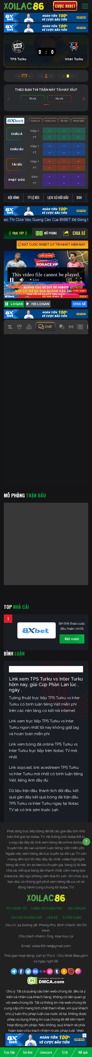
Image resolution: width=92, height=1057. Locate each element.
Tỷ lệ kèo (33, 197)
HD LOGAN (40, 304)
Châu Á (35, 121)
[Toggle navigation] (85, 6)
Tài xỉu (64, 121)
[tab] (18, 233)
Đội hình (13, 197)
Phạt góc (78, 121)
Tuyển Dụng (72, 917)
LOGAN (17, 304)
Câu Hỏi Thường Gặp (26, 917)
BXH (79, 197)
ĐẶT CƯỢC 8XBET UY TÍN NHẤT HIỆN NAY (53, 244)
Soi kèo (27, 1052)
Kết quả (82, 1052)
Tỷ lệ (64, 1052)
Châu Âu (50, 121)
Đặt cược (72, 639)
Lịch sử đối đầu (58, 197)
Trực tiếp (9, 1052)
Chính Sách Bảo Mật (47, 908)
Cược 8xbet (65, 6)
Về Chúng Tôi (16, 908)
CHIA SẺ (79, 304)
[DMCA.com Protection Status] (46, 980)
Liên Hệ (52, 917)
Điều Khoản (76, 908)
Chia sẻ (79, 233)
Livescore (46, 1052)
